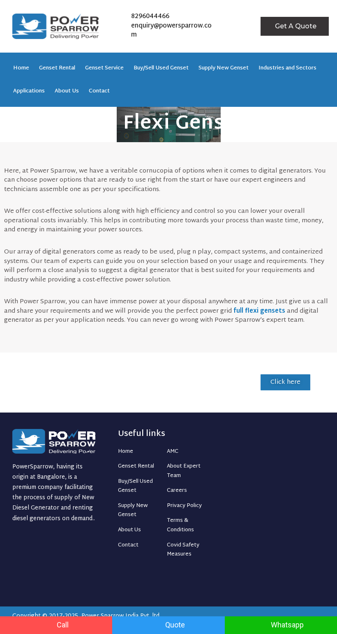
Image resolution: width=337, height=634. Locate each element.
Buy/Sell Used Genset (161, 68)
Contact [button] (99, 91)
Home (21, 68)
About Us (67, 91)
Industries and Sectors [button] (287, 68)
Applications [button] (29, 91)
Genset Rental (57, 68)
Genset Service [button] (104, 68)
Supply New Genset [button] (224, 68)
